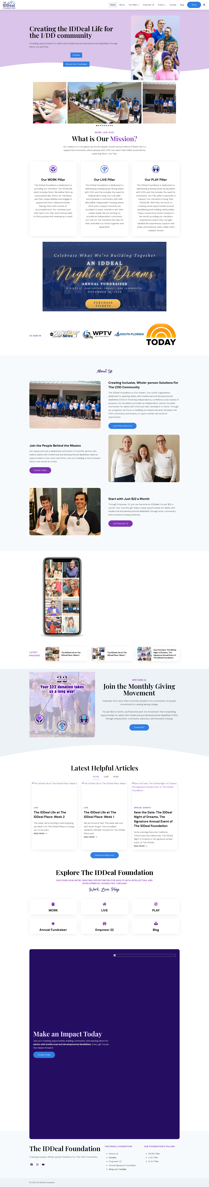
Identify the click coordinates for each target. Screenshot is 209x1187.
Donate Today (44, 1054)
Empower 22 (148, 5)
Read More (40, 833)
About (122, 5)
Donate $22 (139, 727)
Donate (173, 5)
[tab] (96, 125)
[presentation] (52, 654)
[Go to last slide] (31, 103)
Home (112, 5)
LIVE (36, 808)
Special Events (142, 808)
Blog (182, 5)
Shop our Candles (117, 1169)
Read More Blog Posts (104, 855)
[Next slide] (178, 103)
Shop (194, 5)
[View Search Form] (204, 5)
